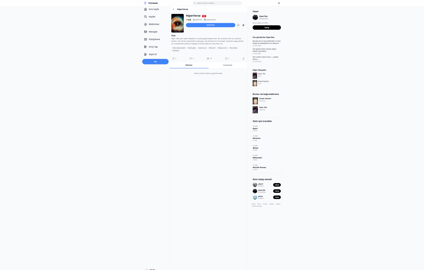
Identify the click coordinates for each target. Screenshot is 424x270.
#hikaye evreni (222, 48)
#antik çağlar (192, 48)
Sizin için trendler (262, 121)
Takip (266, 27)
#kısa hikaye (233, 48)
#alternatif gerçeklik (179, 48)
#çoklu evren (202, 48)
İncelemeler (227, 65)
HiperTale (198, 20)
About (253, 204)
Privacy (265, 204)
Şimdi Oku (211, 25)
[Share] (243, 58)
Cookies (271, 204)
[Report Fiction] (243, 25)
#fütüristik (212, 48)
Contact (278, 204)
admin (260, 196)
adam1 (260, 184)
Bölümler (189, 65)
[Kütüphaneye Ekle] (238, 25)
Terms (259, 204)
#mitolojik (176, 51)
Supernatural (211, 20)
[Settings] (279, 3)
